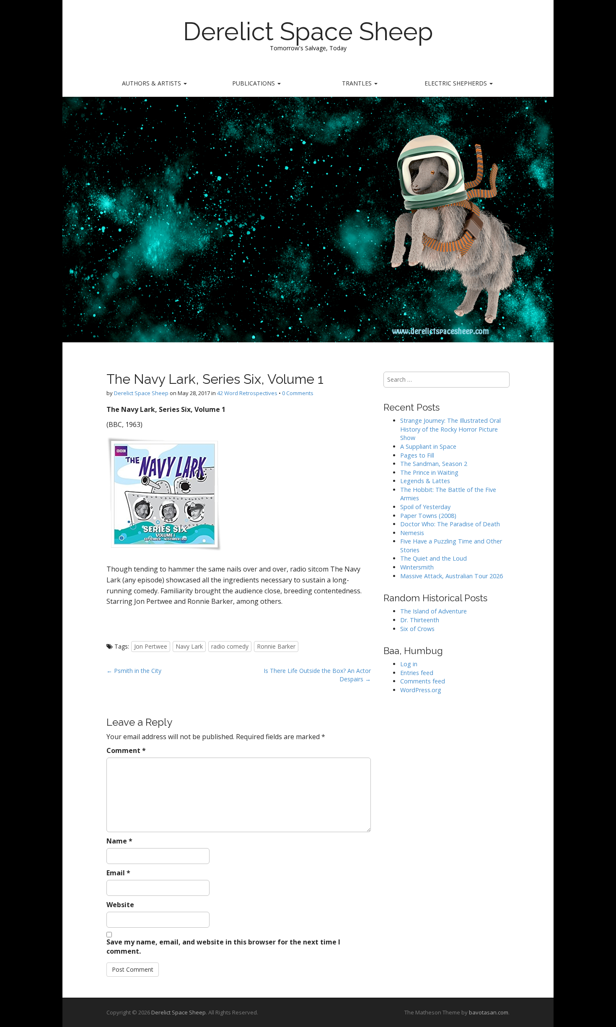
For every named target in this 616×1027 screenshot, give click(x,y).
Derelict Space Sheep (308, 31)
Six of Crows (417, 629)
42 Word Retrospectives (247, 393)
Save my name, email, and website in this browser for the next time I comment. (223, 946)
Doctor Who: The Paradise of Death (450, 524)
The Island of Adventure (433, 611)
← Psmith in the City (133, 671)
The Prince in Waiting (429, 472)
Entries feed (416, 673)
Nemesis (412, 533)
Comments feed (422, 681)
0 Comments (297, 393)
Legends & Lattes (425, 481)
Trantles (357, 83)
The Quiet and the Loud (433, 558)
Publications (254, 83)
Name (119, 841)
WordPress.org (420, 690)
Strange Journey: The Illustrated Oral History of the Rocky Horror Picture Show (450, 429)
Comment (126, 750)
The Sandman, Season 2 (433, 464)
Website (120, 904)
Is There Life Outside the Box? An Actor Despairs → (317, 675)
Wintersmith (417, 567)
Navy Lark (189, 646)
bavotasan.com (488, 1012)
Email (118, 872)
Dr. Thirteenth (419, 620)
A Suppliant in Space (428, 446)
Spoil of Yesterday (425, 507)
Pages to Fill (417, 455)
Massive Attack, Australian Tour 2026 (451, 576)
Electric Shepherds (456, 83)
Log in (408, 664)
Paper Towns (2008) (428, 516)
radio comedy (229, 646)
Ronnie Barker (276, 646)
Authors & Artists (152, 83)
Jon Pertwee (150, 646)
